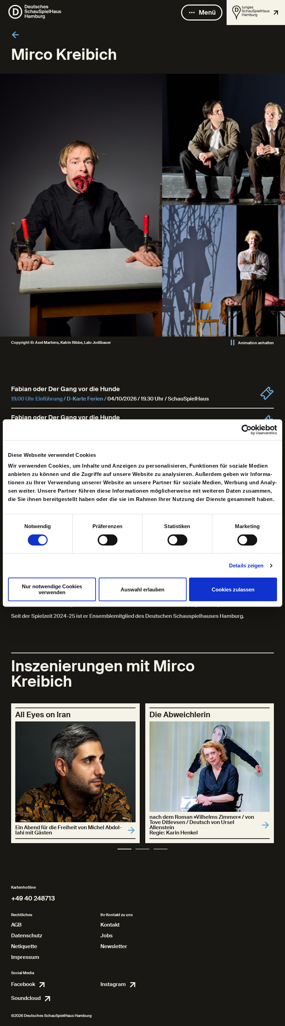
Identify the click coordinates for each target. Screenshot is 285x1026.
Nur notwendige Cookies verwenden (52, 589)
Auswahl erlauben (142, 589)
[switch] (107, 540)
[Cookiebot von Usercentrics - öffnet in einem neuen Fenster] (246, 430)
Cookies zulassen (233, 589)
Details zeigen (246, 565)
